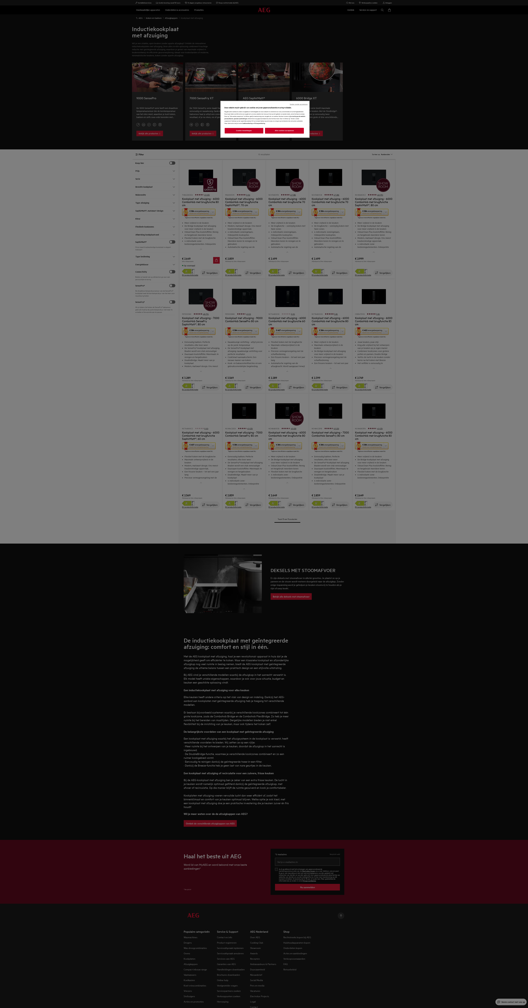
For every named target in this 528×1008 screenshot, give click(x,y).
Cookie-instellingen (244, 130)
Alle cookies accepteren (284, 130)
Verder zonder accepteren (299, 104)
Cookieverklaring (247, 123)
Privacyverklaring (259, 123)
